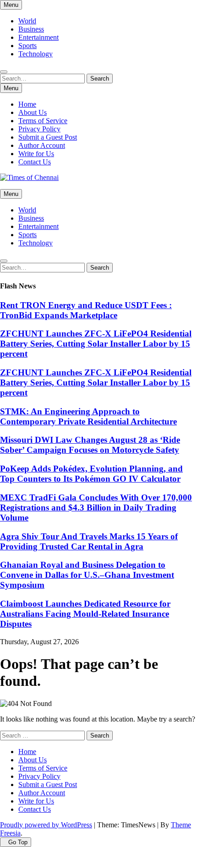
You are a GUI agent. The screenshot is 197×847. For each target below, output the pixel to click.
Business (31, 29)
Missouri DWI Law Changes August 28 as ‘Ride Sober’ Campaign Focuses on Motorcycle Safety (90, 445)
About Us (32, 112)
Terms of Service (42, 121)
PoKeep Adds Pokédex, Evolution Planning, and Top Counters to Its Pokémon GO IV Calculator (91, 473)
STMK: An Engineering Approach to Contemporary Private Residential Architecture (88, 416)
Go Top (17, 842)
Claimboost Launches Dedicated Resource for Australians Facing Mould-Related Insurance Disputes (85, 614)
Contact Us (34, 162)
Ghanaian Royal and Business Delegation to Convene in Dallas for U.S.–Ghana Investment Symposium (87, 575)
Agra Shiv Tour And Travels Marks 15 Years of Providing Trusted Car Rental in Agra (89, 541)
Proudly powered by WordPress (46, 825)
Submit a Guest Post (47, 137)
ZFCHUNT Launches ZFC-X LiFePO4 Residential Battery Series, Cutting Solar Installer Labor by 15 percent (96, 343)
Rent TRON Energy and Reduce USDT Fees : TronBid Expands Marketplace (86, 310)
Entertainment (38, 37)
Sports (27, 45)
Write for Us (36, 153)
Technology (35, 54)
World (27, 21)
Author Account (41, 145)
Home (27, 104)
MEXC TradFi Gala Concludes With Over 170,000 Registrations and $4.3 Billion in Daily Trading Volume (96, 507)
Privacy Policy (39, 129)
